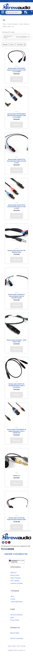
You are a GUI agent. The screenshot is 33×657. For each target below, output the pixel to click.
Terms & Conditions (16, 615)
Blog (12, 596)
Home (4, 24)
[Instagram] (9, 542)
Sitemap (23, 646)
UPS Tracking (14, 580)
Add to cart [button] (16, 79)
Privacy (14, 646)
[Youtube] (6, 542)
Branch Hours (14, 575)
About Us (13, 572)
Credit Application (16, 602)
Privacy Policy (14, 620)
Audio (21, 24)
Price (12, 44)
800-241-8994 (14, 633)
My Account (20, 1)
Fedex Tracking (15, 578)
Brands (5, 44)
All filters (20, 44)
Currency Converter (16, 583)
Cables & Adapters (12, 24)
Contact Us (12, 1)
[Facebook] (3, 542)
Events (13, 599)
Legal (12, 617)
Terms (18, 646)
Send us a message (16, 638)
